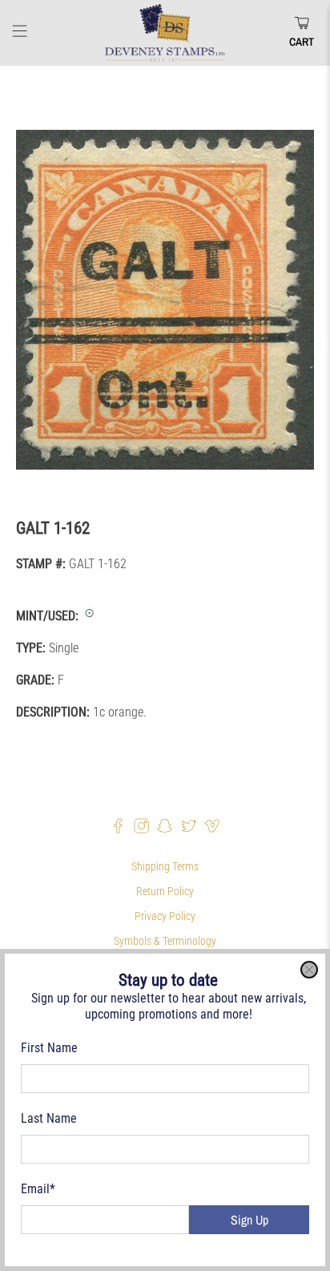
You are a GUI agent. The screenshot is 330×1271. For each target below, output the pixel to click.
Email (38, 1188)
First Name (49, 1047)
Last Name (49, 1118)
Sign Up (249, 1220)
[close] (309, 970)
